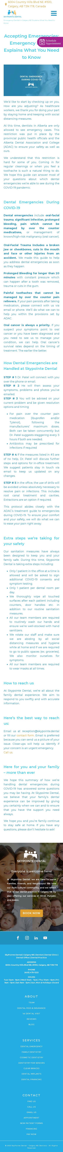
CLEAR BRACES (31, 1068)
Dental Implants (31, 1074)
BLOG (32, 1024)
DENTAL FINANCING (31, 1079)
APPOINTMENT (31, 1118)
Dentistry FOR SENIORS (31, 1063)
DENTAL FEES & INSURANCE (31, 1008)
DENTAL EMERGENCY (31, 1046)
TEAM (32, 1002)
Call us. (8, 752)
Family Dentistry (31, 1052)
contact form (25, 735)
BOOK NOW (31, 913)
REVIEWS (31, 1019)
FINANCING (31, 1129)
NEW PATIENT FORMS (31, 1123)
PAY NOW (31, 1134)
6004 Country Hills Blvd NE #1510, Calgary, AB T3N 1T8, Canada (30, 4)
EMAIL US (31, 1112)
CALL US (31, 1107)
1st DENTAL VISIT (31, 1014)
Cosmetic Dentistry (31, 1057)
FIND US (32, 1101)
